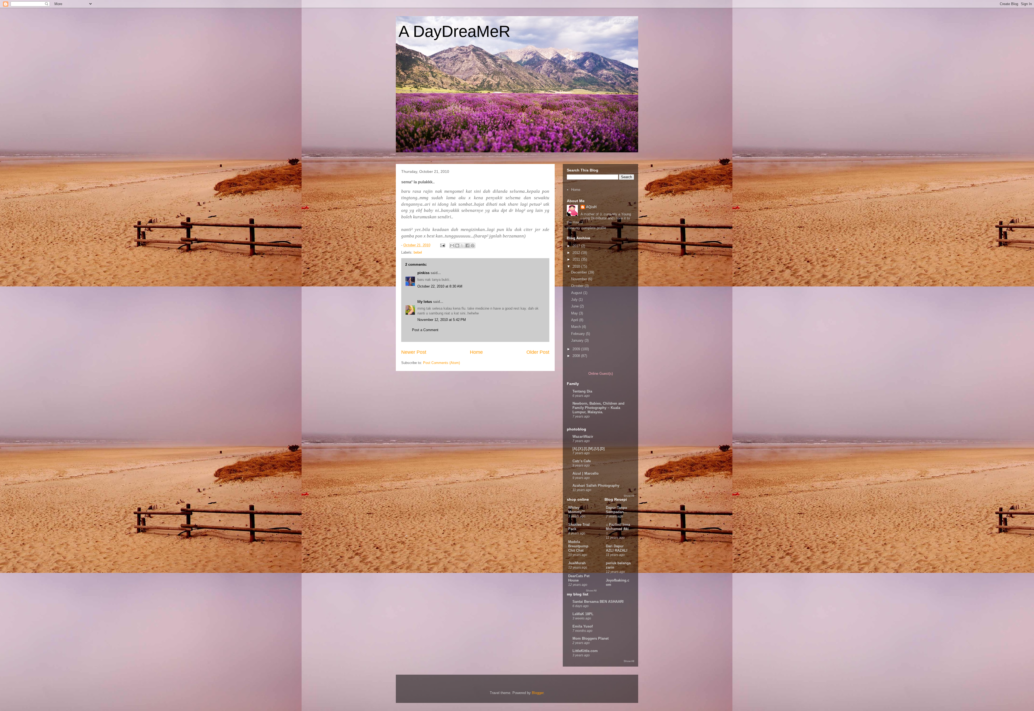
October (578, 286)
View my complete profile (586, 228)
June (575, 306)
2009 (576, 349)
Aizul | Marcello (585, 473)
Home (476, 352)
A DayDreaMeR (454, 31)
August (577, 293)
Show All (629, 495)
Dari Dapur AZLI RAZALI (616, 548)
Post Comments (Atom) (441, 363)
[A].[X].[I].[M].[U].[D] (588, 449)
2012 (576, 253)
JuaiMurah (577, 563)
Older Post (537, 352)
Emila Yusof (582, 626)
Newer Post (413, 352)
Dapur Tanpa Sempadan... (616, 510)
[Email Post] (442, 245)
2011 (576, 259)
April (575, 320)
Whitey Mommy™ (576, 510)
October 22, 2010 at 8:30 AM (439, 286)
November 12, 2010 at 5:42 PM (441, 320)
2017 (576, 246)
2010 (576, 266)
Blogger (537, 693)
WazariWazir (582, 437)
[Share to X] (462, 245)
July (575, 299)
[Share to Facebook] (467, 245)
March (576, 327)
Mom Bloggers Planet (590, 638)
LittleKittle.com (585, 651)
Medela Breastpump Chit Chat (578, 546)
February (578, 334)
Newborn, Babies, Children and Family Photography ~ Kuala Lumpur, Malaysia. (598, 407)
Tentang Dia (582, 391)
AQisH (591, 207)
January (578, 340)
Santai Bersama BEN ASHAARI (598, 602)
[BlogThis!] (457, 245)
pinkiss (423, 273)
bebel (418, 252)
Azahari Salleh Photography (595, 486)
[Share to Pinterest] (472, 245)
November (579, 279)
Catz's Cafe (581, 461)
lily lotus (424, 302)
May (575, 313)
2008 (576, 356)
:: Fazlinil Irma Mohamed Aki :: (618, 529)
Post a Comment (425, 330)
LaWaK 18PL (582, 614)
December (579, 272)
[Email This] (452, 245)
